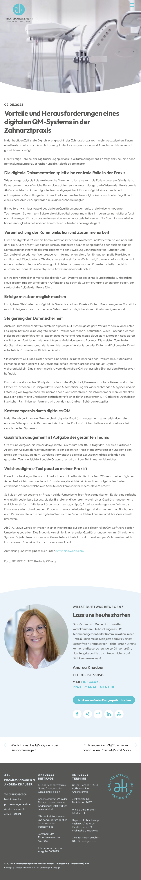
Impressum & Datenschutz (69, 863)
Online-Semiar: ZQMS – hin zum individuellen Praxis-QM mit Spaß (106, 747)
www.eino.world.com (70, 551)
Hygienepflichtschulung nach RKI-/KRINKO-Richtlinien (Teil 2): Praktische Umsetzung (85, 825)
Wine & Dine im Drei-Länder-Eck (84, 811)
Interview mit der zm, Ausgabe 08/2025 (50, 849)
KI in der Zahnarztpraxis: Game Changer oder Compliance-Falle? (52, 788)
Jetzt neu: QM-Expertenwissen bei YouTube (49, 837)
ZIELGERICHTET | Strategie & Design (41, 867)
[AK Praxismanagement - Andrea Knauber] (19, 21)
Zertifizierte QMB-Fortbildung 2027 (82, 800)
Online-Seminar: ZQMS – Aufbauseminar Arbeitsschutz (86, 788)
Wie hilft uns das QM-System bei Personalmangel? (34, 747)
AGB (86, 863)
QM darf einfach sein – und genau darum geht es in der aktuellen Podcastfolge (52, 821)
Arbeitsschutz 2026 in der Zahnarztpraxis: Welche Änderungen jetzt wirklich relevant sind (52, 804)
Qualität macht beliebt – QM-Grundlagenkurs (86, 839)
